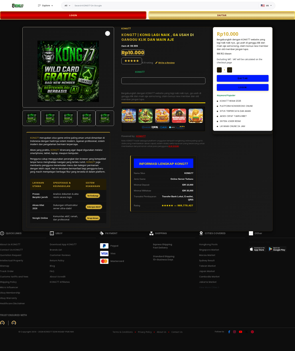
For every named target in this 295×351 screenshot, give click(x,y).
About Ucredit (57, 276)
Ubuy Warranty (8, 298)
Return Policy (57, 260)
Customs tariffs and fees (14, 276)
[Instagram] (234, 332)
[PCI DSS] (2, 323)
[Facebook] (229, 332)
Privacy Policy (145, 331)
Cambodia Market (209, 276)
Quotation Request (10, 255)
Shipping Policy (8, 282)
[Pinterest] (252, 332)
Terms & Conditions (123, 331)
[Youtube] (240, 332)
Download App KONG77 (63, 244)
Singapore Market (209, 249)
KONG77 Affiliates (60, 282)
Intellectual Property (11, 260)
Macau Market (207, 255)
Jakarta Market (207, 282)
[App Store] (258, 250)
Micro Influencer (9, 287)
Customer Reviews (60, 255)
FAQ (52, 271)
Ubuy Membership (10, 292)
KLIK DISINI (174, 146)
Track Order (7, 271)
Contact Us (177, 331)
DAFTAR (243, 78)
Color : (130, 80)
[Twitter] (246, 332)
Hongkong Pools (208, 244)
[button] (107, 33)
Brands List (56, 249)
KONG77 (34, 137)
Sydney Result (207, 260)
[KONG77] (18, 5)
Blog (52, 265)
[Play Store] (277, 250)
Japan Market (207, 271)
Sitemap (4, 265)
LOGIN (73, 15)
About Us (161, 331)
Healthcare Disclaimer (12, 303)
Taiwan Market (207, 265)
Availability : (128, 71)
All (66, 5)
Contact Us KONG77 (11, 249)
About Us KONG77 (10, 244)
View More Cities (208, 287)
